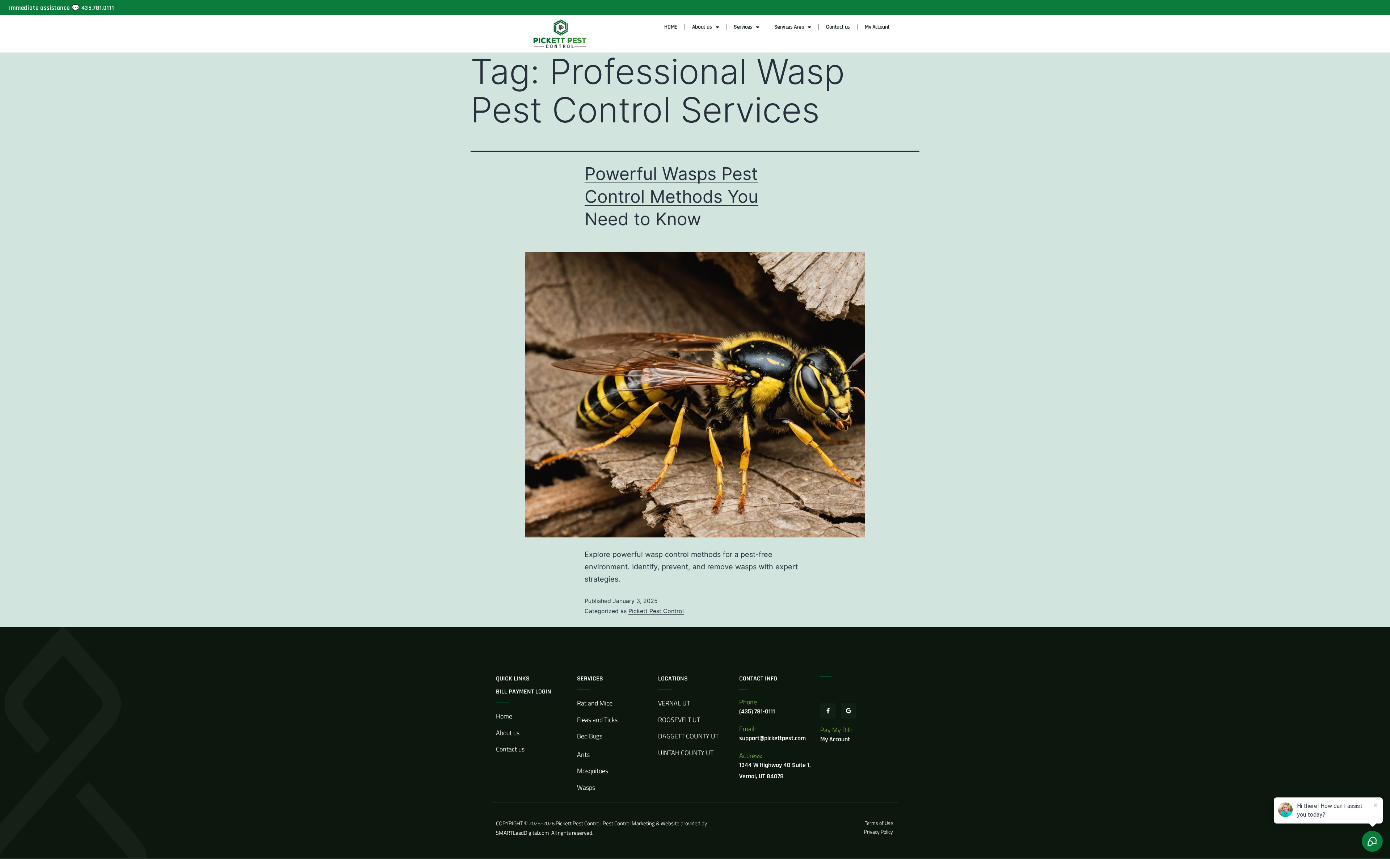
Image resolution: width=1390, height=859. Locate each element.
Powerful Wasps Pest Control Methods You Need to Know (671, 196)
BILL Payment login (523, 691)
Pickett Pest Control (656, 611)
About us (702, 27)
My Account (877, 27)
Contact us (838, 27)
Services (743, 27)
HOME (670, 27)
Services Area (789, 27)
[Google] (848, 710)
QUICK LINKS (513, 678)
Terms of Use (879, 823)
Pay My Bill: (836, 730)
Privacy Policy (878, 831)
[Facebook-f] (827, 710)
